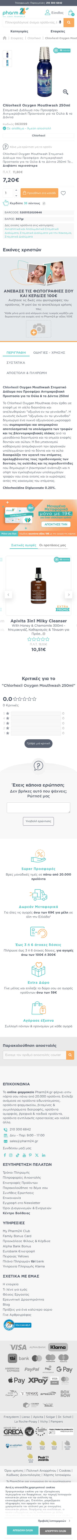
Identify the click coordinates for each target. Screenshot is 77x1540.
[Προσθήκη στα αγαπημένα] (63, 193)
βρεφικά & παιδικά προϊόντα (40, 1113)
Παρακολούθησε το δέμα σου (25, 1187)
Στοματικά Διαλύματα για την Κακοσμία (45, 233)
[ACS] (48, 1404)
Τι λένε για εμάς (15, 1289)
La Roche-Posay (25, 1421)
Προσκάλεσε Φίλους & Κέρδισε (26, 1241)
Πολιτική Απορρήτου (41, 1470)
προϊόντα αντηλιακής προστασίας (28, 1118)
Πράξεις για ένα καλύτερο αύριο (27, 1309)
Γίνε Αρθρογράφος (17, 1314)
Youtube (24, 1155)
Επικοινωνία (12, 1198)
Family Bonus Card (17, 1236)
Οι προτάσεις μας (52, 545)
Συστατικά (16, 362)
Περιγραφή (16, 352)
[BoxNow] (65, 1393)
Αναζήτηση (70, 1055)
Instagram (11, 1155)
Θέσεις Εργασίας (16, 1294)
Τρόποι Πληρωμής (16, 1172)
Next (68, 594)
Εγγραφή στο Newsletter (21, 1203)
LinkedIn (44, 1155)
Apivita (38, 1417)
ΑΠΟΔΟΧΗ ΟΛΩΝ (23, 1530)
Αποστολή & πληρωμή (27, 373)
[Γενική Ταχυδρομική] (29, 1393)
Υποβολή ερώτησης (38, 821)
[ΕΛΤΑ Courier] (12, 1393)
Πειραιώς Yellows (16, 1256)
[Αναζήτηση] (69, 22)
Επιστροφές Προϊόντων (20, 1182)
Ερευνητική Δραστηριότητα (23, 1299)
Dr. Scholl (64, 1417)
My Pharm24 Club (16, 1231)
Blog (6, 1304)
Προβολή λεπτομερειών (52, 1521)
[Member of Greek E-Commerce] (13, 1431)
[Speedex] (48, 1393)
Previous (8, 594)
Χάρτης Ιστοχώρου (57, 1475)
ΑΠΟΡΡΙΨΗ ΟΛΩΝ (55, 1531)
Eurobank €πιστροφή (19, 1251)
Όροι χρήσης (14, 1470)
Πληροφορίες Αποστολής (22, 1177)
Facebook (5, 1155)
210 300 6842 (20, 1129)
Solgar (50, 1417)
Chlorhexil (38, 135)
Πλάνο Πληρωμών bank (23, 1261)
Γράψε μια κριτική (38, 743)
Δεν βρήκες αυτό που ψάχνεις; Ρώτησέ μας (38, 794)
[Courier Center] (31, 1404)
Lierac (26, 1417)
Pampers (57, 1421)
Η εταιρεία (11, 1284)
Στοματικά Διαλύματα (19, 237)
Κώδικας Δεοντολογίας (23, 1475)
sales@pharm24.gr (24, 1141)
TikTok (18, 1155)
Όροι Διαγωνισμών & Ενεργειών (27, 1208)
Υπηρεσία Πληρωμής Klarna (24, 1266)
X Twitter (37, 1155)
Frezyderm (11, 1417)
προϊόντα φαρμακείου (19, 1105)
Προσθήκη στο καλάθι (41, 193)
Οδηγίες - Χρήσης (49, 352)
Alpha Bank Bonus (17, 1246)
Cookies (65, 1470)
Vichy (44, 1421)
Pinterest (30, 1155)
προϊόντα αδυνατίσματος (41, 1100)
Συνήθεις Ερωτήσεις (18, 1192)
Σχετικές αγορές (23, 545)
